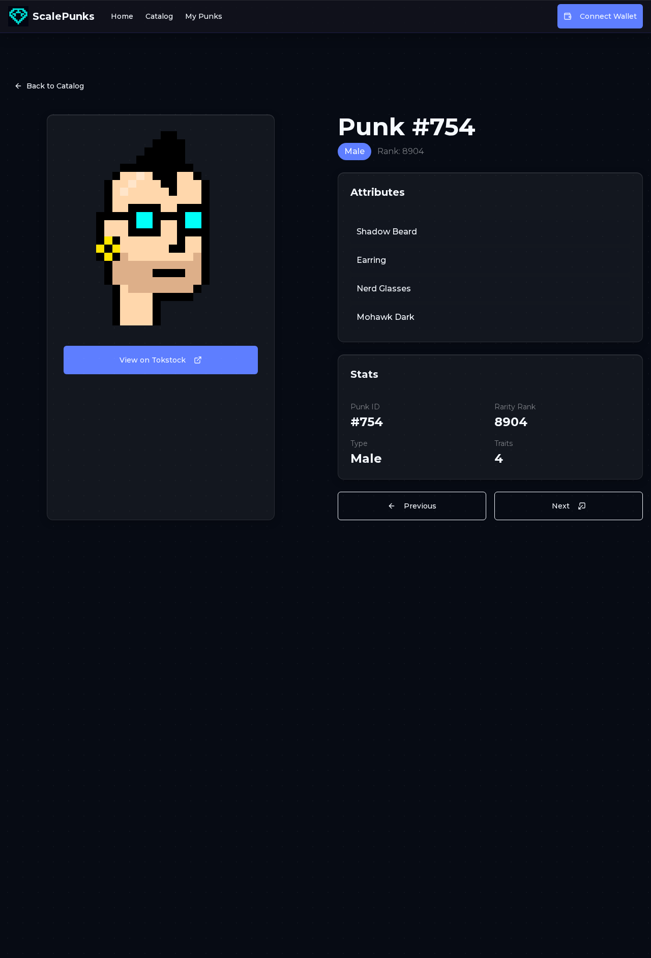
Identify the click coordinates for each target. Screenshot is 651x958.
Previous (420, 506)
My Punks (203, 16)
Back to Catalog (55, 86)
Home (122, 16)
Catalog (159, 16)
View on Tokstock (153, 360)
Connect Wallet (608, 16)
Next (561, 506)
